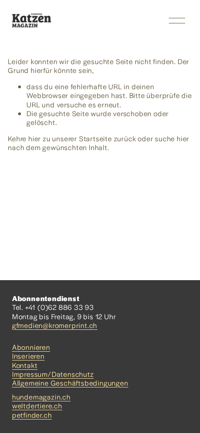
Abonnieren (31, 346)
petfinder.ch (32, 414)
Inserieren (28, 355)
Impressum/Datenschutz (53, 373)
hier (34, 138)
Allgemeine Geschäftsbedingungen (70, 382)
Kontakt (25, 365)
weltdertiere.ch (37, 405)
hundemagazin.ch (41, 396)
